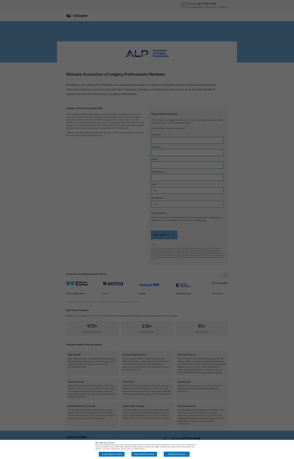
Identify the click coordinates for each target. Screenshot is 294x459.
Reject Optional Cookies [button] (144, 454)
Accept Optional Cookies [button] (112, 454)
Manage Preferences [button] (176, 454)
